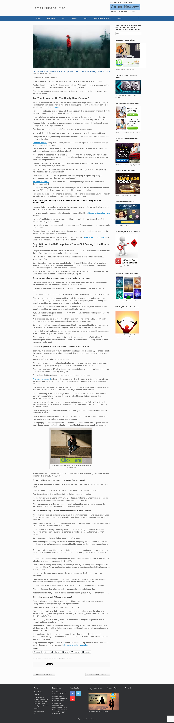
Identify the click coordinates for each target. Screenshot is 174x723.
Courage (54, 658)
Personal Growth (41, 658)
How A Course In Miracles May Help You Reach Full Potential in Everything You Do (41, 700)
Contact (120, 18)
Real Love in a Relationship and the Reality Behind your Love (59, 705)
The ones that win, (40, 142)
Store (85, 18)
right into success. (52, 107)
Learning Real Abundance (102, 18)
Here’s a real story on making (95, 237)
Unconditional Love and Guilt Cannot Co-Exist (59, 693)
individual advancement (62, 658)
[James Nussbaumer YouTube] (72, 698)
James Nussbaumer (45, 73)
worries (70, 658)
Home (38, 18)
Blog (63, 18)
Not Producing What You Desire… (44, 674)
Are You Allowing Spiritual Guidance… (97, 674)
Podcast (74, 18)
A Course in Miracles (41, 181)
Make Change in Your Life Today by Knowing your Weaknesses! (59, 712)
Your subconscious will (42, 378)
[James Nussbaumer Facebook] (72, 693)
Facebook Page (112, 688)
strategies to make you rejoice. (75, 645)
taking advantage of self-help (98, 212)
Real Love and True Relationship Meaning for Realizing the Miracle (59, 698)
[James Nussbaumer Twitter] (78, 693)
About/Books (51, 18)
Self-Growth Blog (39, 711)
